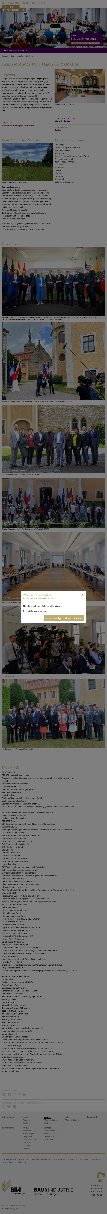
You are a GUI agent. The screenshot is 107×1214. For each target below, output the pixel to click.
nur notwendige (53, 618)
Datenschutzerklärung (51, 606)
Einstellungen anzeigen (35, 611)
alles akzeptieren (73, 618)
